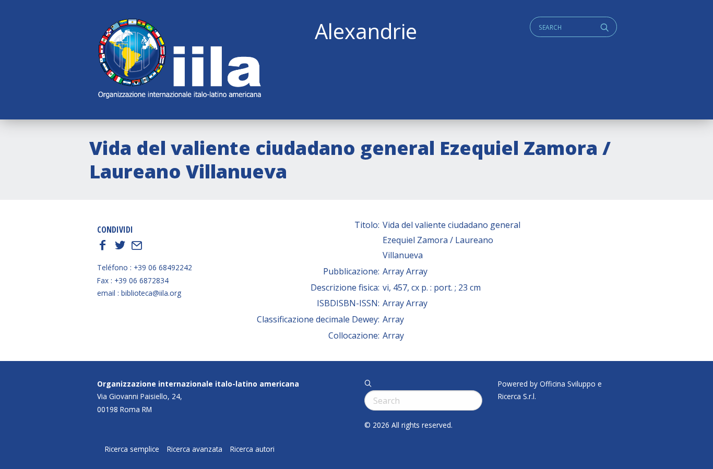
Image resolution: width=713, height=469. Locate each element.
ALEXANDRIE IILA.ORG (179, 60)
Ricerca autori (252, 449)
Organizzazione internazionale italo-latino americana (198, 384)
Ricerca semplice (132, 449)
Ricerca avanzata (194, 449)
